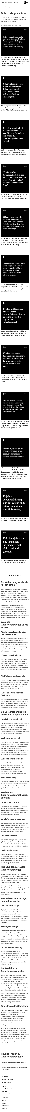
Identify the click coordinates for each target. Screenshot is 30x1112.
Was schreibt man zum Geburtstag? (14, 1062)
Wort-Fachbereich (7, 1089)
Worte (4, 1086)
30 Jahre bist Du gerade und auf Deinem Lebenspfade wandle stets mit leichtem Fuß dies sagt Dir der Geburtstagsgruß (14, 333)
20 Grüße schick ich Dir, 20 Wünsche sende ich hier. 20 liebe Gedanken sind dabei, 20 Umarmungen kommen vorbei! (14, 152)
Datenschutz (5, 1105)
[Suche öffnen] (22, 2)
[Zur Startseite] (26, 2)
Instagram (4, 1108)
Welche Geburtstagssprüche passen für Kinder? (14, 1068)
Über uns (4, 1100)
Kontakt (4, 1103)
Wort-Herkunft (6, 1094)
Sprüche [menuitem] (4, 2)
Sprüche (5, 1077)
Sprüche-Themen (6, 1082)
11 (18, 575)
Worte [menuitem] (10, 2)
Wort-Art (4, 1091)
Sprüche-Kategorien (7, 1079)
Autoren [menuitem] (16, 2)
